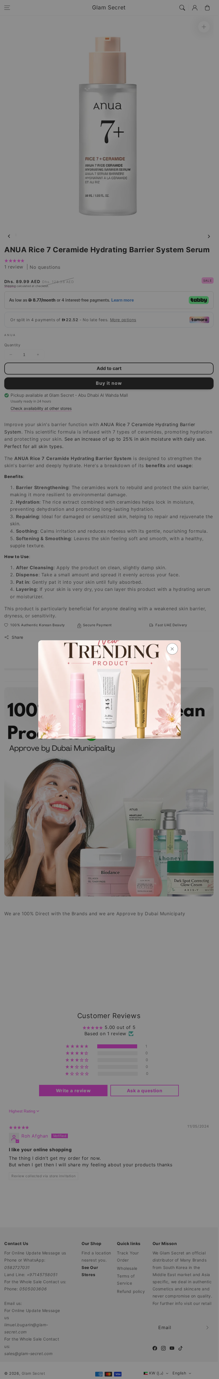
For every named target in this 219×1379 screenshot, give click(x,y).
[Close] (172, 649)
